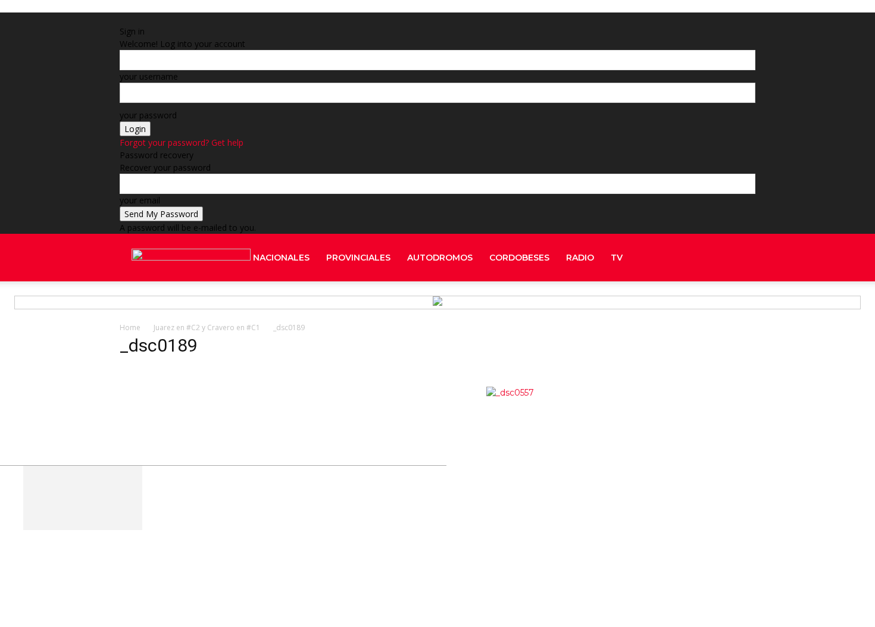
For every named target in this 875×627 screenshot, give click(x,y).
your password (148, 115)
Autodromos (440, 257)
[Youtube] (740, 305)
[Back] (286, 18)
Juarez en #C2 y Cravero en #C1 (207, 327)
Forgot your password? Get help (181, 142)
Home (130, 327)
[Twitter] (731, 305)
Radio (580, 257)
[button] (741, 258)
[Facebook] (708, 257)
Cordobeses (519, 257)
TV (617, 257)
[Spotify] (720, 305)
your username (149, 76)
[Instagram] (709, 305)
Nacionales (281, 257)
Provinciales (358, 257)
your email (140, 200)
